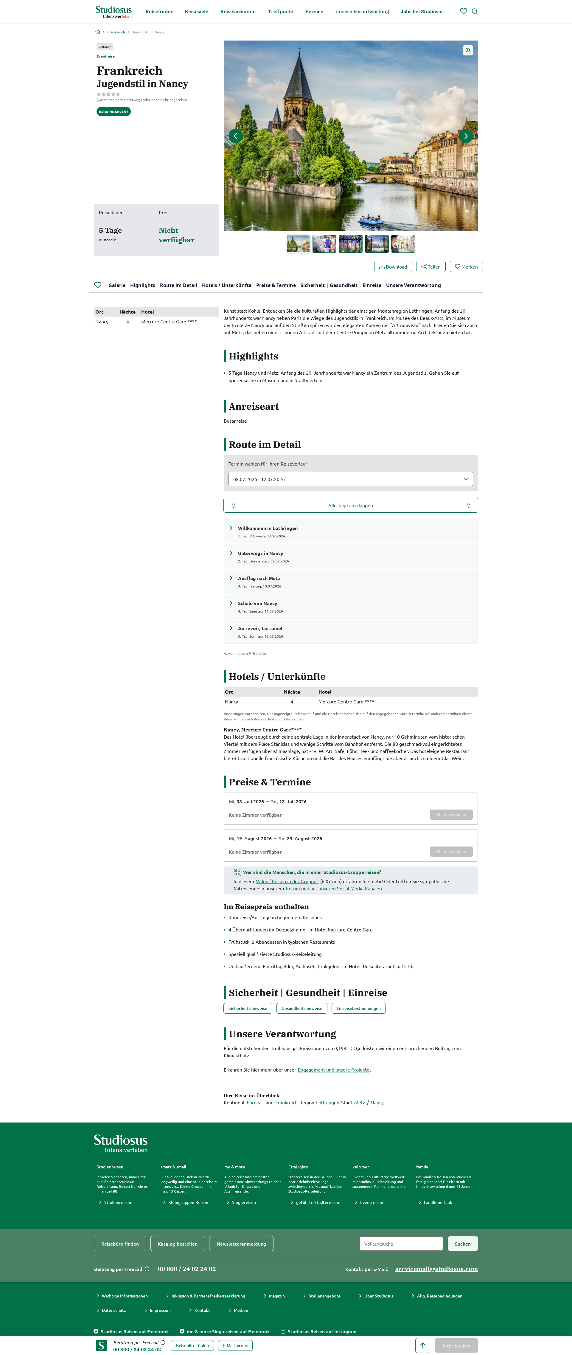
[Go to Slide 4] (377, 244)
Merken (469, 266)
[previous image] (236, 136)
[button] (351, 136)
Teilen (434, 266)
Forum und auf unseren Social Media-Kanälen (334, 888)
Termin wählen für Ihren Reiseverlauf (268, 463)
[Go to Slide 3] (351, 244)
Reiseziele (196, 11)
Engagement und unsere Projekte (333, 1069)
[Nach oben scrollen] (423, 1345)
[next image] (466, 136)
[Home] (97, 32)
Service (314, 11)
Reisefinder (159, 11)
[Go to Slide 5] (403, 244)
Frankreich (116, 32)
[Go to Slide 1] (298, 244)
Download (396, 266)
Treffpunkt (281, 11)
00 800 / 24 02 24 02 (137, 1349)
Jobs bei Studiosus (422, 11)
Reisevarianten (238, 11)
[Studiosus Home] (113, 12)
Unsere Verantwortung (362, 11)
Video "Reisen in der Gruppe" (287, 881)
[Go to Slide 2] (324, 244)
